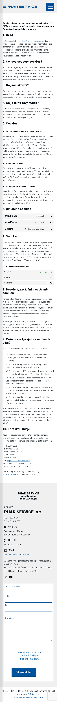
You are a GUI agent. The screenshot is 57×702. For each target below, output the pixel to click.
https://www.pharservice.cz (32, 41)
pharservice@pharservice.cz (17, 554)
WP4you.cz (33, 694)
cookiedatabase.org (11, 474)
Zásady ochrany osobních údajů (28, 697)
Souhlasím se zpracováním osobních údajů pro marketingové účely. (29, 655)
